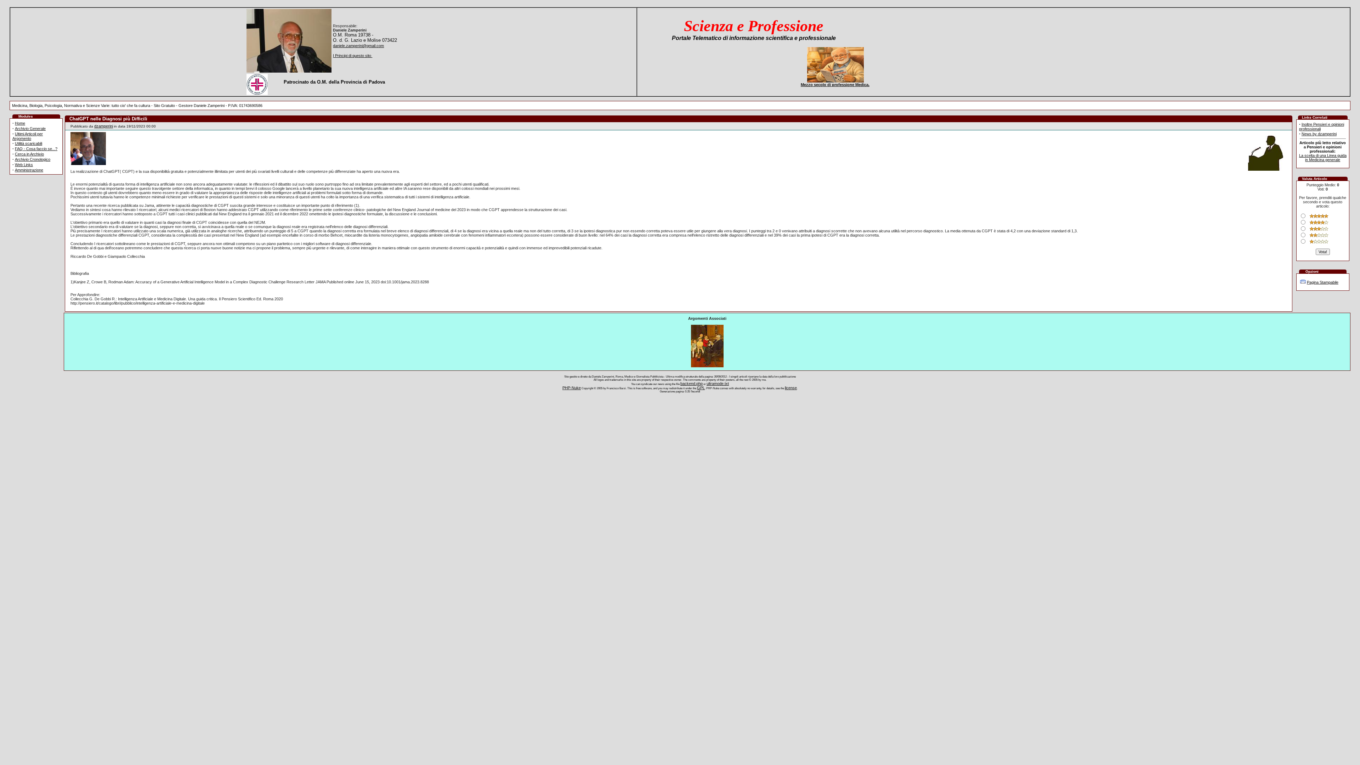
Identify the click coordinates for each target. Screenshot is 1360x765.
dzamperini (103, 126)
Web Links (24, 165)
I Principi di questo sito (352, 55)
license (791, 388)
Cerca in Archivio (29, 154)
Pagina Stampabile (1322, 282)
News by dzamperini (1319, 134)
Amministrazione (29, 170)
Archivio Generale (30, 128)
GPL (701, 388)
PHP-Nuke (571, 388)
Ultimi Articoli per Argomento (27, 136)
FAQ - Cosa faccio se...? (36, 149)
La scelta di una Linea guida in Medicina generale (1323, 157)
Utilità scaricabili (28, 143)
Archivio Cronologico (32, 159)
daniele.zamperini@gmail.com (358, 46)
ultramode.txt (718, 383)
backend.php (691, 383)
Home (20, 123)
